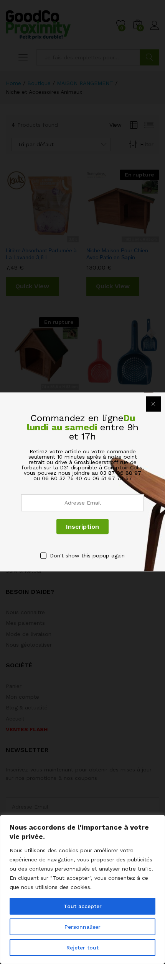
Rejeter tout (82, 947)
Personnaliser (82, 927)
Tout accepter (83, 906)
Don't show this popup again (87, 555)
